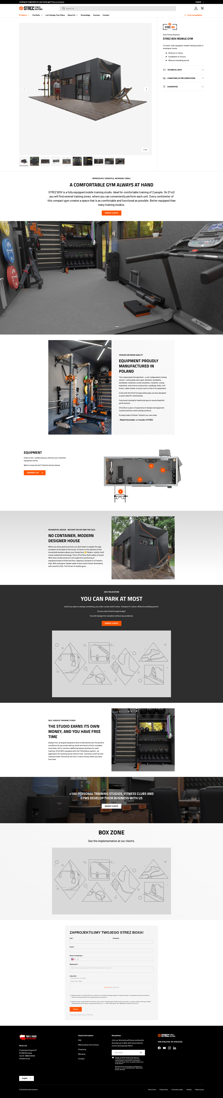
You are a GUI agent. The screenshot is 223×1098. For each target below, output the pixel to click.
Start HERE (51, 2)
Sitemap (189, 1089)
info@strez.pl (24, 1058)
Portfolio (36, 15)
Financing (82, 1049)
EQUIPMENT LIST (33, 473)
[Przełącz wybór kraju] (73, 959)
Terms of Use (152, 1089)
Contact (106, 15)
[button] (202, 8)
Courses (96, 15)
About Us (71, 15)
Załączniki (73, 976)
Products (23, 15)
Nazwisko (116, 938)
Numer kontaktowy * (76, 955)
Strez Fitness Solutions (171, 35)
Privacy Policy (163, 1089)
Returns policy (199, 1089)
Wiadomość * (74, 964)
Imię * (71, 938)
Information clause (177, 1089)
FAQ (79, 1040)
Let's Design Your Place (55, 15)
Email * (72, 947)
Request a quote (111, 213)
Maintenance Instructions (88, 1045)
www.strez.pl (103, 997)
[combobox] (118, 8)
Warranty (81, 1054)
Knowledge (85, 15)
